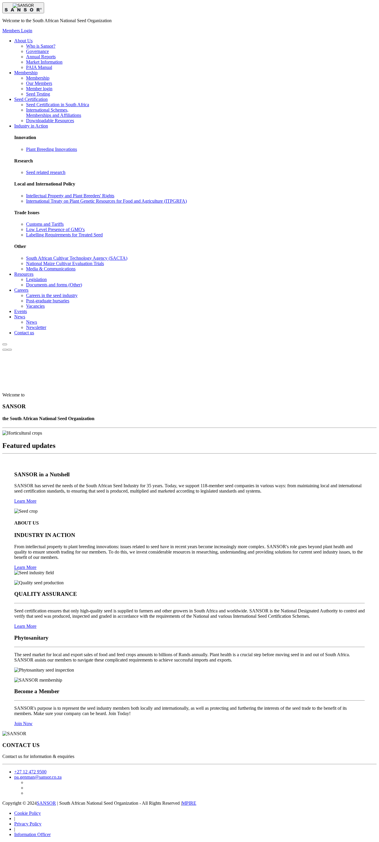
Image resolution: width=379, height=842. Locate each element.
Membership (37, 77)
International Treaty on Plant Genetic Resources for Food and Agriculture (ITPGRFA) (106, 201)
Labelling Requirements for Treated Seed (64, 234)
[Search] (4, 350)
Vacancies (35, 306)
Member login (39, 88)
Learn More (25, 501)
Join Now (23, 723)
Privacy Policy (27, 823)
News (31, 322)
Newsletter (36, 327)
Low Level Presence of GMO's (55, 229)
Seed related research (45, 172)
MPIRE (189, 803)
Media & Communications (51, 268)
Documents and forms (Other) (54, 284)
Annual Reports (41, 56)
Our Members (39, 83)
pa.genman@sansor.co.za (38, 777)
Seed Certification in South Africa (57, 104)
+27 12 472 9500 (30, 771)
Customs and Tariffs (45, 224)
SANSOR (46, 803)
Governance (37, 51)
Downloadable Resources (50, 120)
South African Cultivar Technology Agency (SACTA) (76, 258)
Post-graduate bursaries (47, 300)
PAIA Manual (39, 67)
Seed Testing (38, 93)
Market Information (44, 61)
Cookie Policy (27, 813)
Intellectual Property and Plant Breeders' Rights (70, 195)
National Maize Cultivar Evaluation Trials (65, 263)
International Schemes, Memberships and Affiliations (53, 112)
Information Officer (32, 834)
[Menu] (9, 350)
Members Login (17, 30)
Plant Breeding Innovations (51, 149)
